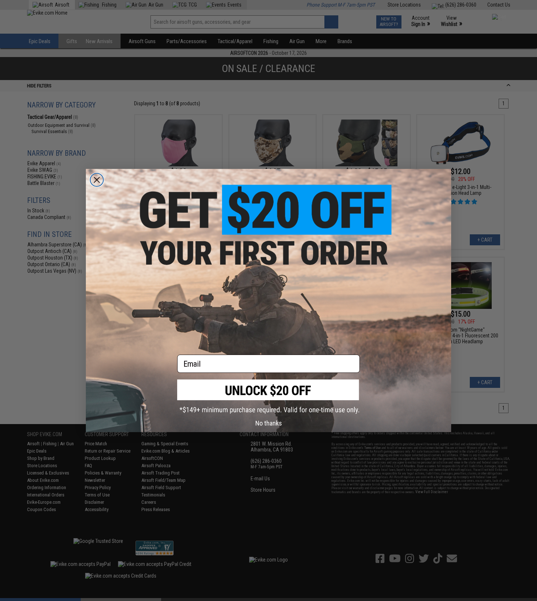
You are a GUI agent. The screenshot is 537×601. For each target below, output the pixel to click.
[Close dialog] (96, 179)
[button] (268, 396)
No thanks (268, 423)
